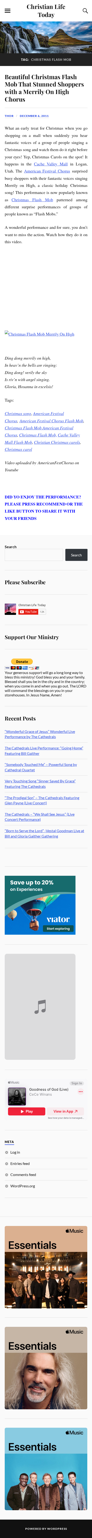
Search (11, 546)
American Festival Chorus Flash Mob (51, 421)
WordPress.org (22, 1186)
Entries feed (20, 1163)
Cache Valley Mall (51, 164)
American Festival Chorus (47, 171)
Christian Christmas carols (57, 442)
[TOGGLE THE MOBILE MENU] (7, 10)
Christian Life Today (46, 10)
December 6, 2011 (34, 116)
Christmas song (18, 413)
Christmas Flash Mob (32, 199)
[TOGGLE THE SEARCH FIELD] (85, 10)
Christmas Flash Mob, (38, 435)
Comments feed (23, 1174)
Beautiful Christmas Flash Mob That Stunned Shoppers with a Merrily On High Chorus (44, 88)
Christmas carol (18, 449)
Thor (9, 116)
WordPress (57, 1528)
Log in (15, 1152)
